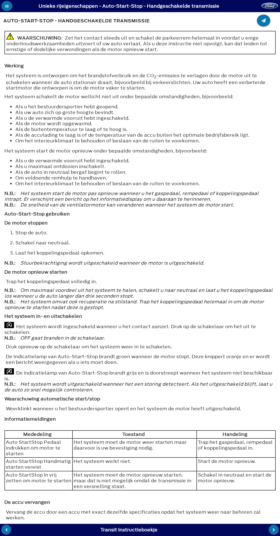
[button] (6, 6)
